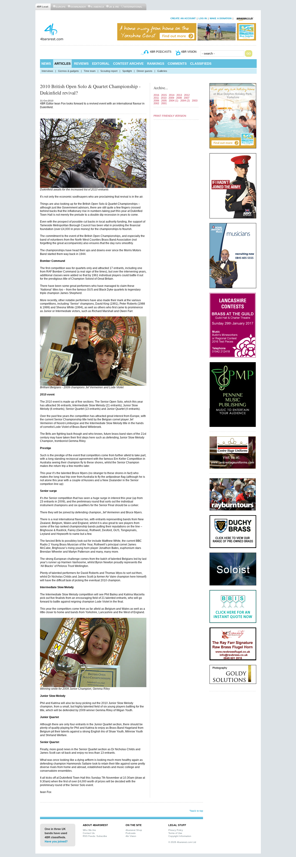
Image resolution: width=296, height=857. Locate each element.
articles (62, 63)
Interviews (47, 71)
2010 (163, 97)
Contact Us (89, 833)
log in (203, 18)
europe (61, 7)
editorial (101, 63)
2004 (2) (185, 100)
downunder (78, 7)
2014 (171, 95)
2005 (164, 100)
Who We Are (89, 830)
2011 (156, 97)
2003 (194, 100)
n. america (97, 7)
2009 (171, 97)
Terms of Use (175, 833)
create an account (183, 18)
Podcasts (131, 833)
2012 (187, 95)
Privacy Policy (175, 830)
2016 (156, 95)
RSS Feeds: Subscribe (95, 836)
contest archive (128, 63)
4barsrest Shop (134, 830)
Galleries (162, 71)
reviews (81, 63)
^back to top (196, 810)
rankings (155, 63)
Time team (90, 71)
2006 (156, 100)
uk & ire (114, 7)
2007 (186, 97)
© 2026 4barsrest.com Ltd (182, 842)
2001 (164, 103)
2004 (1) (173, 100)
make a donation (220, 18)
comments (177, 63)
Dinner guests (144, 71)
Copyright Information (179, 836)
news (46, 63)
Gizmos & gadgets (68, 71)
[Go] (248, 53)
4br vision (189, 51)
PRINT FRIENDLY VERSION (170, 115)
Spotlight (127, 71)
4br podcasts (160, 51)
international (133, 7)
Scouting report (108, 71)
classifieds (200, 63)
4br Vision (131, 836)
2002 (156, 103)
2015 (164, 95)
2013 (179, 95)
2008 (179, 97)
